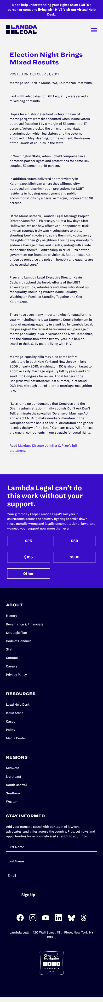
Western (12, 801)
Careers (11, 666)
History (11, 616)
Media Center (16, 738)
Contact (12, 658)
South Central (16, 785)
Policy (10, 730)
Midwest (12, 768)
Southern (13, 793)
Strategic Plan (16, 633)
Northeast (13, 776)
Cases (10, 721)
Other (28, 574)
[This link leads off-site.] (20, 920)
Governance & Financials (24, 624)
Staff (10, 649)
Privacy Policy (16, 675)
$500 (74, 557)
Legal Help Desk (17, 704)
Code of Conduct (18, 641)
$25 (28, 541)
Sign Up (28, 895)
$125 (28, 557)
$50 (74, 541)
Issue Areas (14, 713)
